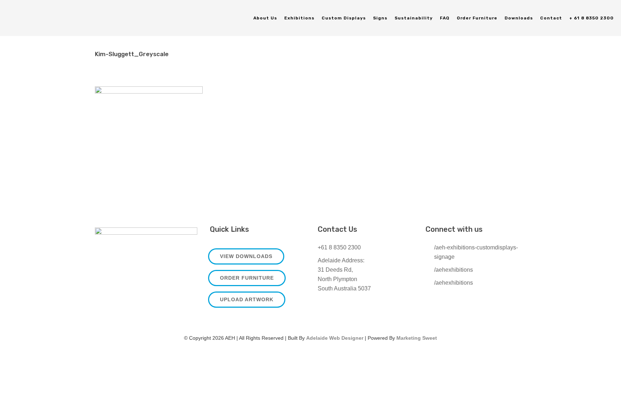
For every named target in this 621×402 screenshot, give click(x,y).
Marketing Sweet (416, 338)
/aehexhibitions (453, 270)
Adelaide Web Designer (334, 338)
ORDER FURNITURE (247, 278)
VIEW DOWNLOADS (246, 256)
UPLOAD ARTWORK (246, 299)
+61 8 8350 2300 (339, 247)
